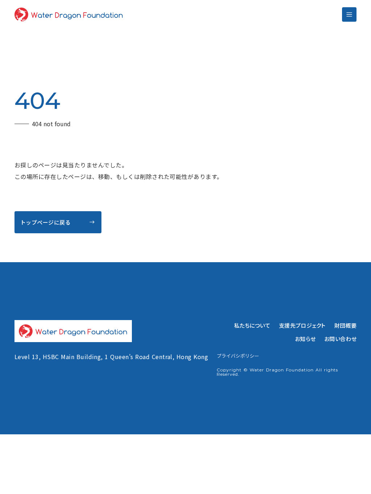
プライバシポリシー (238, 356)
